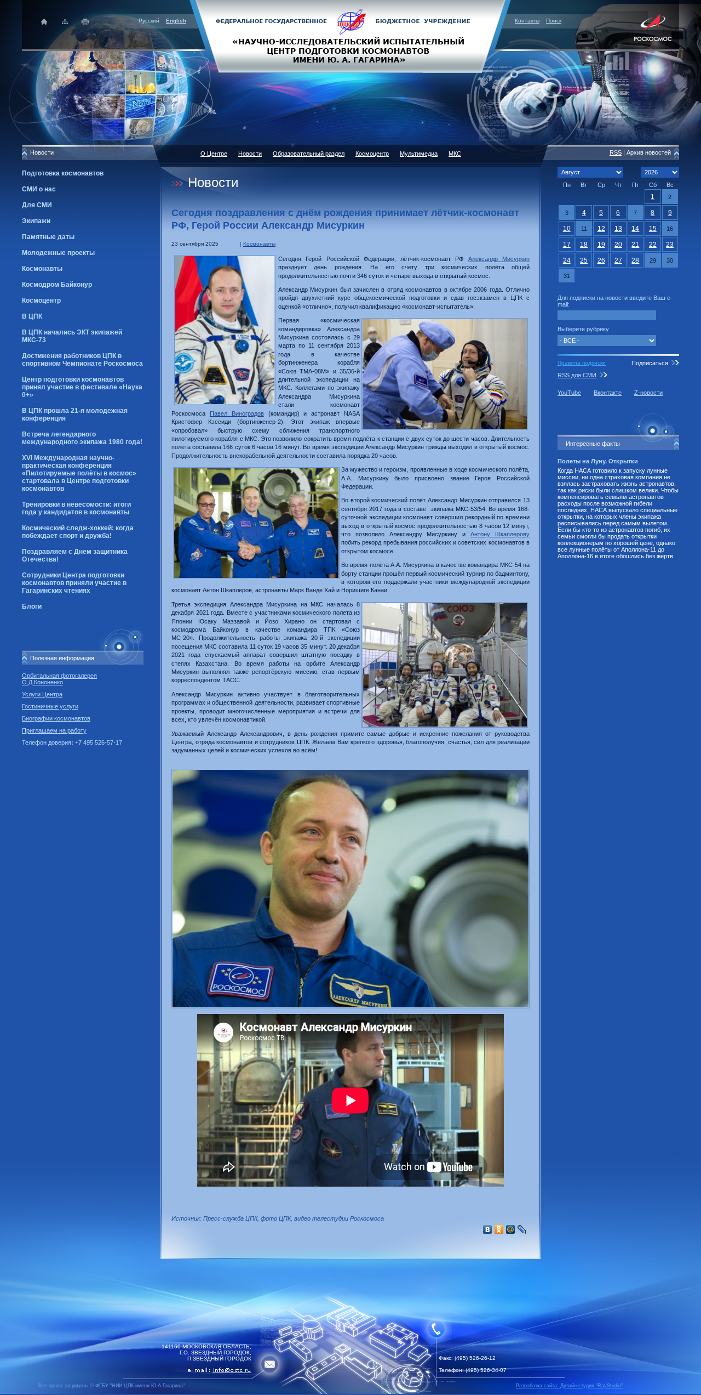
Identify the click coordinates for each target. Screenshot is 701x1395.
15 (653, 228)
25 (584, 260)
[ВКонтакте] (487, 1229)
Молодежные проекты (58, 253)
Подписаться (649, 363)
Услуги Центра (42, 694)
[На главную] (350, 36)
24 (567, 260)
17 (567, 244)
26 (601, 260)
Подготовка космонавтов (63, 173)
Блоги (32, 606)
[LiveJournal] (522, 1229)
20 (618, 244)
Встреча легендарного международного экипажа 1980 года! (82, 438)
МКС (455, 153)
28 (635, 260)
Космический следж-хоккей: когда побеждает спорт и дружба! (78, 532)
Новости (250, 153)
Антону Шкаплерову (500, 534)
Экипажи (36, 221)
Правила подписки (582, 363)
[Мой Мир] (510, 1229)
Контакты (527, 21)
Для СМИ (37, 205)
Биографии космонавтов (56, 718)
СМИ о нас (39, 189)
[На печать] (85, 21)
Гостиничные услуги (50, 706)
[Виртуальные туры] (350, 1392)
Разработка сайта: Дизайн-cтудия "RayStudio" (569, 1385)
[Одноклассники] (499, 1229)
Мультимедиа (419, 153)
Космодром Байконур (57, 284)
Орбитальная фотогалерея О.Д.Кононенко (59, 678)
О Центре (213, 153)
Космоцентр (41, 300)
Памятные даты (48, 237)
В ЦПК (32, 316)
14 (635, 228)
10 (567, 228)
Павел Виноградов (237, 413)
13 (618, 228)
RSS (616, 152)
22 (653, 244)
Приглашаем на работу (54, 730)
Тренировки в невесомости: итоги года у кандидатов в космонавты (76, 508)
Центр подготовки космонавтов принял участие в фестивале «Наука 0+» (82, 387)
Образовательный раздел (308, 153)
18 (584, 244)
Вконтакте (608, 392)
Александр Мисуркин (499, 259)
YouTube (569, 392)
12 (601, 228)
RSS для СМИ (577, 375)
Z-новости (648, 392)
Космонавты (42, 269)
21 (635, 244)
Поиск (553, 21)
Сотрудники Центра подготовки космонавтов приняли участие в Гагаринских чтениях (74, 582)
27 (618, 260)
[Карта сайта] (65, 21)
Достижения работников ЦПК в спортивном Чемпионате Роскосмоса (82, 359)
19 (601, 244)
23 (670, 244)
